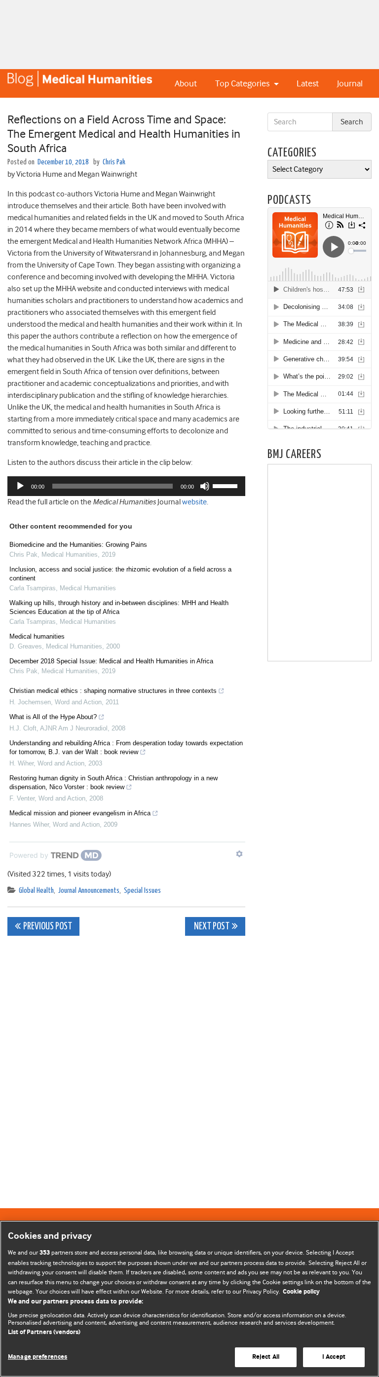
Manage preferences (37, 1357)
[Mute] (205, 486)
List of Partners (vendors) (44, 1332)
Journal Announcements (88, 890)
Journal (350, 83)
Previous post (47, 926)
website (194, 501)
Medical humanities (37, 636)
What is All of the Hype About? (53, 717)
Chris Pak (114, 162)
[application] (126, 486)
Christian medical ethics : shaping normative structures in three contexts (113, 690)
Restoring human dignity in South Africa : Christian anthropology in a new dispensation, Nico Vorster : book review (113, 782)
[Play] (20, 486)
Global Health (36, 890)
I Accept (333, 1357)
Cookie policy (301, 1292)
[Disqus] (126, 1066)
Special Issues (142, 890)
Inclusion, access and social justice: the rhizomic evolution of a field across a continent (120, 574)
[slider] (226, 485)
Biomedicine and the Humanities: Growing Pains (78, 544)
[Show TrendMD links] (239, 854)
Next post (210, 926)
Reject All (265, 1357)
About (186, 83)
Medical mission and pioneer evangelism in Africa (80, 813)
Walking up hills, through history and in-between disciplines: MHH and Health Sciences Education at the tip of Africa (118, 607)
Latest (308, 83)
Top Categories (243, 83)
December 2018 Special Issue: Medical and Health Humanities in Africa (111, 661)
